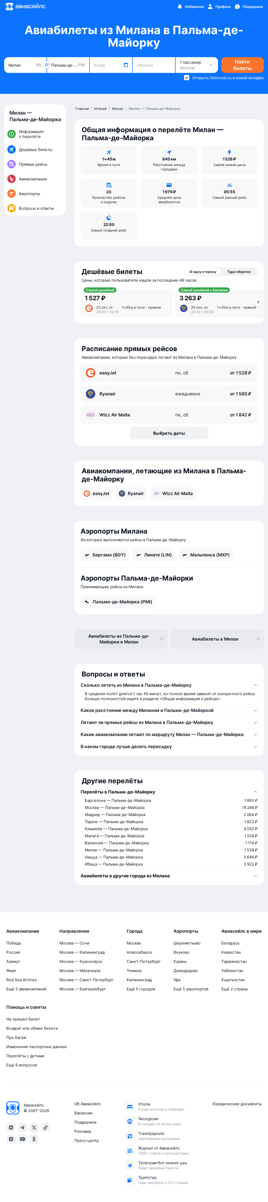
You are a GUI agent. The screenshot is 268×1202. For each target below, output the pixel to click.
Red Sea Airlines (21, 979)
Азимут (13, 961)
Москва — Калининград (82, 952)
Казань (180, 961)
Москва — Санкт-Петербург (86, 979)
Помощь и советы (26, 1007)
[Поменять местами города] (46, 64)
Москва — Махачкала (79, 970)
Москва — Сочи (74, 943)
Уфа (177, 979)
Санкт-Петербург (144, 961)
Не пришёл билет (23, 1019)
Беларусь (230, 943)
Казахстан (231, 952)
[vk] (11, 1127)
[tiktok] (45, 1127)
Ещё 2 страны (234, 988)
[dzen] (11, 1139)
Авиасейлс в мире (241, 931)
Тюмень (134, 970)
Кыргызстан (233, 979)
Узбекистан (232, 970)
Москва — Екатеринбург (82, 988)
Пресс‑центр (86, 1140)
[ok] (34, 1139)
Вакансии (83, 1112)
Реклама (82, 1131)
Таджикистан (234, 961)
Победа (13, 943)
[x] (34, 1127)
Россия (13, 952)
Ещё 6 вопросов (21, 1065)
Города (135, 931)
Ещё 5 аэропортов (191, 988)
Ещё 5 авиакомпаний (26, 988)
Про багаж (16, 1037)
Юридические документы (237, 1103)
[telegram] (22, 1127)
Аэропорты (186, 931)
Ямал (11, 970)
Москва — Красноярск (80, 961)
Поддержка (85, 1122)
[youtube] (22, 1139)
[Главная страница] (25, 6)
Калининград (139, 979)
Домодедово (186, 970)
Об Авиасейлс (87, 1103)
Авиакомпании (22, 931)
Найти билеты (242, 65)
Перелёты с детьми (25, 1055)
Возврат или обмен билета (32, 1028)
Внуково (181, 952)
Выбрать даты (169, 433)
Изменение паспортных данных (36, 1046)
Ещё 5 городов (141, 988)
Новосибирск (139, 952)
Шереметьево (187, 943)
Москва (134, 943)
